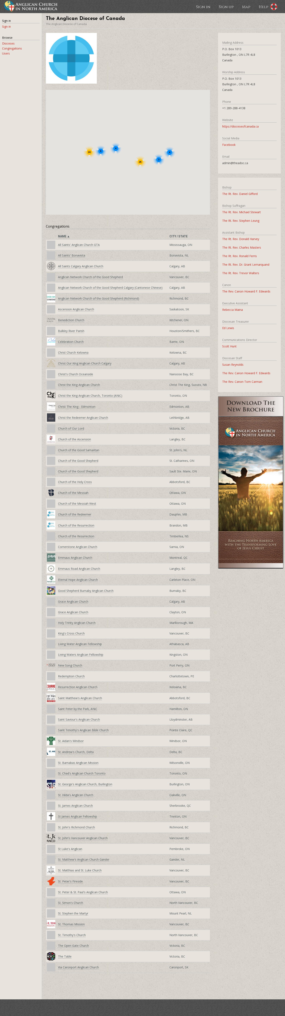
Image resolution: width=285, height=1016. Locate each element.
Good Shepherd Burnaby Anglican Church (85, 591)
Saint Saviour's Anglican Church (79, 719)
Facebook (229, 145)
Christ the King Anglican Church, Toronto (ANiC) (90, 396)
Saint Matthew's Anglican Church (80, 698)
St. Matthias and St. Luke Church (80, 870)
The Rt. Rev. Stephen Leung (240, 221)
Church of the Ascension (74, 439)
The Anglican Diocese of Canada (66, 24)
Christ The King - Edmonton (76, 407)
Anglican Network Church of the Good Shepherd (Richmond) (98, 298)
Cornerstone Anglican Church (77, 547)
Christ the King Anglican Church (79, 385)
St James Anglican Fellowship (77, 816)
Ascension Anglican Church (76, 309)
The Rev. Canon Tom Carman (242, 382)
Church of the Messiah (73, 493)
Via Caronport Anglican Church (78, 967)
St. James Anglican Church (75, 806)
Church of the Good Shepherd (78, 461)
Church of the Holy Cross (75, 482)
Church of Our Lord (71, 428)
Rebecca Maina (232, 310)
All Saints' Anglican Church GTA (79, 245)
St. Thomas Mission (71, 924)
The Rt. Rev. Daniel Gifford (240, 194)
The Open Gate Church (73, 946)
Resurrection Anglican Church (77, 687)
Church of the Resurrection (76, 525)
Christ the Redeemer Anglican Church (83, 418)
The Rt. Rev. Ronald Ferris (239, 256)
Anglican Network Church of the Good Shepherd (90, 277)
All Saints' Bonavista (71, 255)
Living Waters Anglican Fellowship (80, 655)
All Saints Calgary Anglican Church (80, 266)
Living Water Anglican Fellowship (80, 644)
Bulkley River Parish (71, 331)
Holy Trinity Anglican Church (77, 623)
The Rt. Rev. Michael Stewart (241, 212)
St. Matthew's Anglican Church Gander (83, 859)
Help (263, 6)
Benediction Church (71, 320)
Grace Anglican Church (73, 601)
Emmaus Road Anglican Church (79, 569)
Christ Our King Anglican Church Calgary (84, 363)
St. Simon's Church (70, 903)
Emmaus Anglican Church (75, 558)
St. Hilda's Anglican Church (75, 795)
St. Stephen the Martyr (73, 913)
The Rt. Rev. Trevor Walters (240, 273)
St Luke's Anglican (70, 849)
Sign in (203, 6)
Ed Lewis (228, 328)
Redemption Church (71, 676)
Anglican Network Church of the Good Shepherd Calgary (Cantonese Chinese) (110, 288)
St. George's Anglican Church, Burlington (85, 784)
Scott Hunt (229, 346)
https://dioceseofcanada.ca (240, 126)
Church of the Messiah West (77, 504)
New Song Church (70, 665)
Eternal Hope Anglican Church (78, 580)
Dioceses (8, 43)
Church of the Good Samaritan (78, 450)
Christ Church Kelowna (73, 352)
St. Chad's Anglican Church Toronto (82, 773)
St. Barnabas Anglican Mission (78, 763)
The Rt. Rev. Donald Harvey (240, 239)
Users (6, 53)
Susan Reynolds (232, 365)
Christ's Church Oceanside (75, 374)
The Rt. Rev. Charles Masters (241, 247)
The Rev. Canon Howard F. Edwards (246, 291)
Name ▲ (64, 236)
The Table (65, 956)
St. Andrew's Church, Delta (76, 752)
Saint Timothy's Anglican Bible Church (83, 730)
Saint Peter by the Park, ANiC (77, 709)
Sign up (226, 6)
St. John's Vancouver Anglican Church (83, 838)
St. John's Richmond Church (76, 827)
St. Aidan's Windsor (71, 741)
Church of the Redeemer (74, 514)
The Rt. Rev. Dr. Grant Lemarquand (245, 264)
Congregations (12, 48)
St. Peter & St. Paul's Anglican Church (83, 892)
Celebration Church (71, 342)
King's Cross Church (71, 633)
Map (246, 6)
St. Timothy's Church (72, 935)
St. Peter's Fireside (70, 881)
